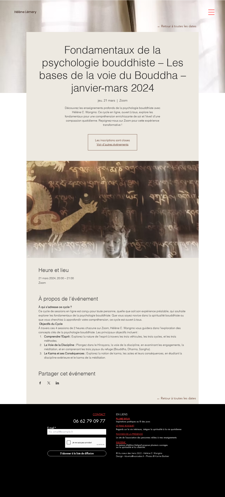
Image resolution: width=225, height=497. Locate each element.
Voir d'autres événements (112, 144)
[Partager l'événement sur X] (48, 383)
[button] (211, 12)
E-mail (50, 428)
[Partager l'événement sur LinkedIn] (57, 383)
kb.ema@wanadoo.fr (134, 456)
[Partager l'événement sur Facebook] (40, 383)
